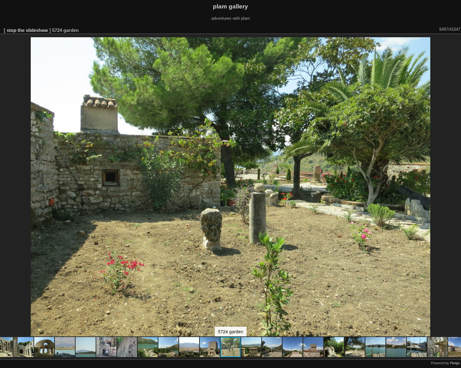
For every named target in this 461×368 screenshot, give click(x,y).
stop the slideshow (27, 30)
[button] (23, 347)
